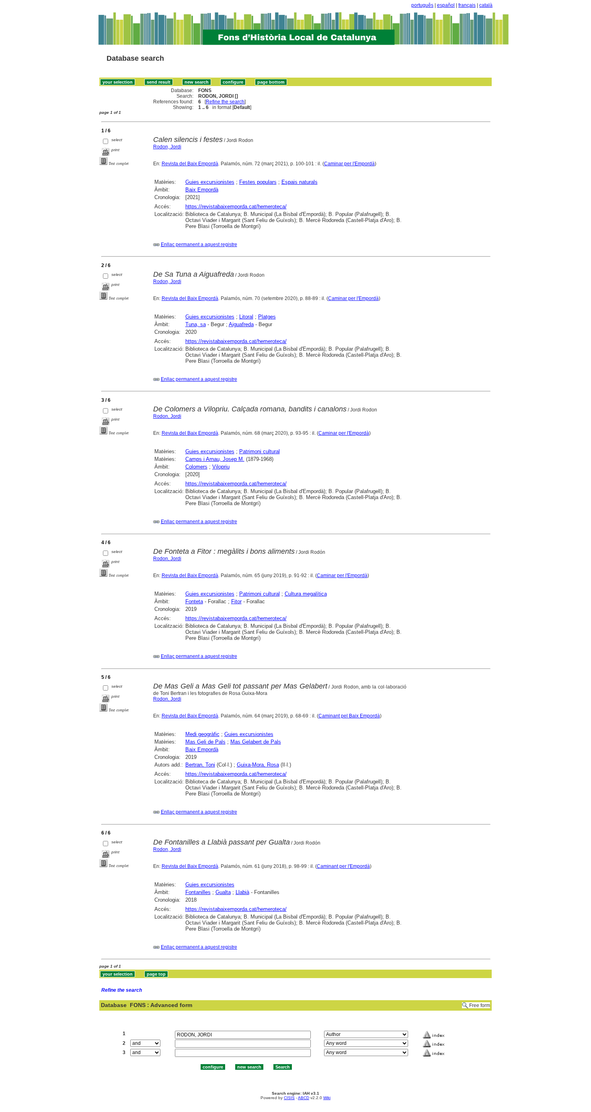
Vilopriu (221, 467)
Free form (479, 1005)
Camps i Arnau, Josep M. (214, 459)
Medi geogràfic (202, 734)
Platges (267, 317)
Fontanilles (198, 892)
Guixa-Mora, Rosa (258, 765)
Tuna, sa (195, 324)
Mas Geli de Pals (205, 742)
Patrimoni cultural (259, 451)
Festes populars (258, 182)
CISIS (289, 1098)
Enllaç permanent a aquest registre (199, 244)
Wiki (326, 1098)
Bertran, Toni (200, 765)
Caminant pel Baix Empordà (349, 716)
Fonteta (194, 601)
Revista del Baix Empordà (190, 163)
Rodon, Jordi (167, 147)
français (467, 5)
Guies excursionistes (209, 182)
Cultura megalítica (306, 594)
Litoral (246, 317)
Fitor (236, 601)
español (446, 5)
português (422, 5)
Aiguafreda (241, 324)
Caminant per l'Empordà (343, 866)
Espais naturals (299, 182)
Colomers (196, 467)
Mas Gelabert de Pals (255, 742)
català (485, 5)
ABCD (303, 1098)
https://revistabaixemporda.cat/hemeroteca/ (236, 206)
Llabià (242, 892)
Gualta (223, 892)
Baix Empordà (201, 190)
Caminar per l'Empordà (349, 163)
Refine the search (225, 102)
